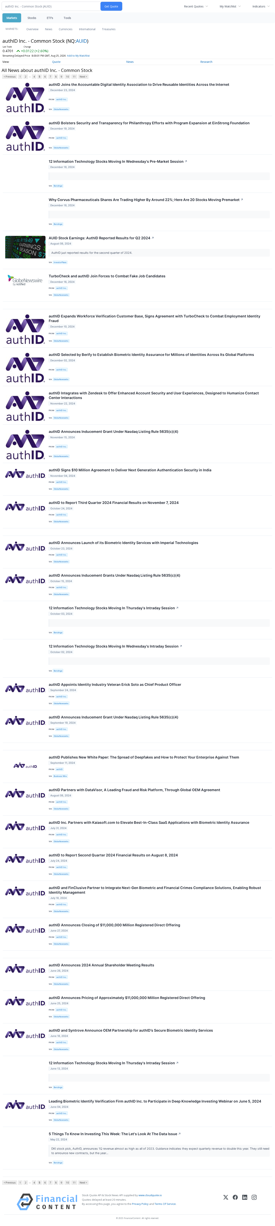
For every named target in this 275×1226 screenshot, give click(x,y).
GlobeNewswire (61, 109)
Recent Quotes (194, 6)
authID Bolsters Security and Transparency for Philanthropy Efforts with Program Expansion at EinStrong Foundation (149, 123)
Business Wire (60, 776)
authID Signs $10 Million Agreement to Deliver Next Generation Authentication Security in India (130, 470)
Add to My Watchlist (78, 55)
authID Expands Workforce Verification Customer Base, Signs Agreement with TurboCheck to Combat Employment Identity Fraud (154, 318)
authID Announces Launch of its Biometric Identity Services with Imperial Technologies (123, 543)
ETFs (50, 18)
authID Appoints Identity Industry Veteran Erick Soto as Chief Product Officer (115, 684)
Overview (32, 29)
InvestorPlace (60, 262)
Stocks (32, 18)
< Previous (10, 76)
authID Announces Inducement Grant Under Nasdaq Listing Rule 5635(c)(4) (113, 431)
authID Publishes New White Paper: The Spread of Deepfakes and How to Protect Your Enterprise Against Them (144, 757)
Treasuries (109, 29)
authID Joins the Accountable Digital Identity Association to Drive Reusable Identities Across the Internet (139, 84)
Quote (56, 62)
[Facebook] (235, 1202)
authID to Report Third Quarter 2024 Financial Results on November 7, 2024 (114, 503)
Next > (83, 76)
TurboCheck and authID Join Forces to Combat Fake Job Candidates (107, 276)
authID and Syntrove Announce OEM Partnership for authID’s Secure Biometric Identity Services (131, 1030)
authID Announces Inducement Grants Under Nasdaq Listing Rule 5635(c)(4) (114, 575)
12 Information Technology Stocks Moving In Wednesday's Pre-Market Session (118, 161)
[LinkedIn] (245, 1202)
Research (206, 62)
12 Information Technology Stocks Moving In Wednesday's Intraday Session (115, 646)
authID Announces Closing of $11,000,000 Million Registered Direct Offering (114, 925)
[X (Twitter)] (226, 1202)
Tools (67, 18)
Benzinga (58, 186)
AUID (81, 40)
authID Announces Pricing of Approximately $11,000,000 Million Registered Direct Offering (127, 998)
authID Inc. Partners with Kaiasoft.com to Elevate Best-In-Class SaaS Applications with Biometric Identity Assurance (149, 822)
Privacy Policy (140, 1204)
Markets (11, 18)
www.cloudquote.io (150, 1195)
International (87, 29)
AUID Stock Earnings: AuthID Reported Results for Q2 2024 (101, 238)
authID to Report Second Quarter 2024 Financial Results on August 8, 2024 (113, 855)
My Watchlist (228, 6)
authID (59, 769)
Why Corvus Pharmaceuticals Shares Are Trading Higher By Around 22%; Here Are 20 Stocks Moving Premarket (146, 200)
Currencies (65, 29)
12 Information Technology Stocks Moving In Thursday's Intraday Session (114, 608)
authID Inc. (61, 99)
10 (67, 76)
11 (74, 76)
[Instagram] (254, 1202)
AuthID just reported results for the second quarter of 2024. (92, 252)
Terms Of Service (165, 1204)
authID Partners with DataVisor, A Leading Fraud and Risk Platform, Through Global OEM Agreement (134, 790)
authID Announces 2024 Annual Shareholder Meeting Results (101, 965)
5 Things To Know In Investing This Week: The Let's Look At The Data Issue (115, 1134)
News (48, 29)
